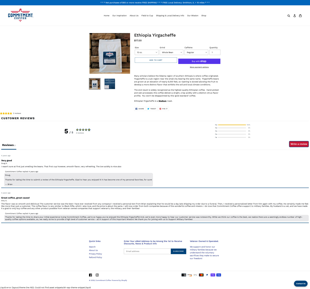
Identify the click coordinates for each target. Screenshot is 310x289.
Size (137, 47)
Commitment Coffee (103, 280)
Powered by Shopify (119, 280)
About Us (93, 250)
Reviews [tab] (8, 145)
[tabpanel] (155, 187)
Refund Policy (95, 257)
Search (92, 247)
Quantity (213, 47)
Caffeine (188, 47)
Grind (162, 47)
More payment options (199, 67)
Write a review (299, 144)
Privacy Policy (95, 254)
